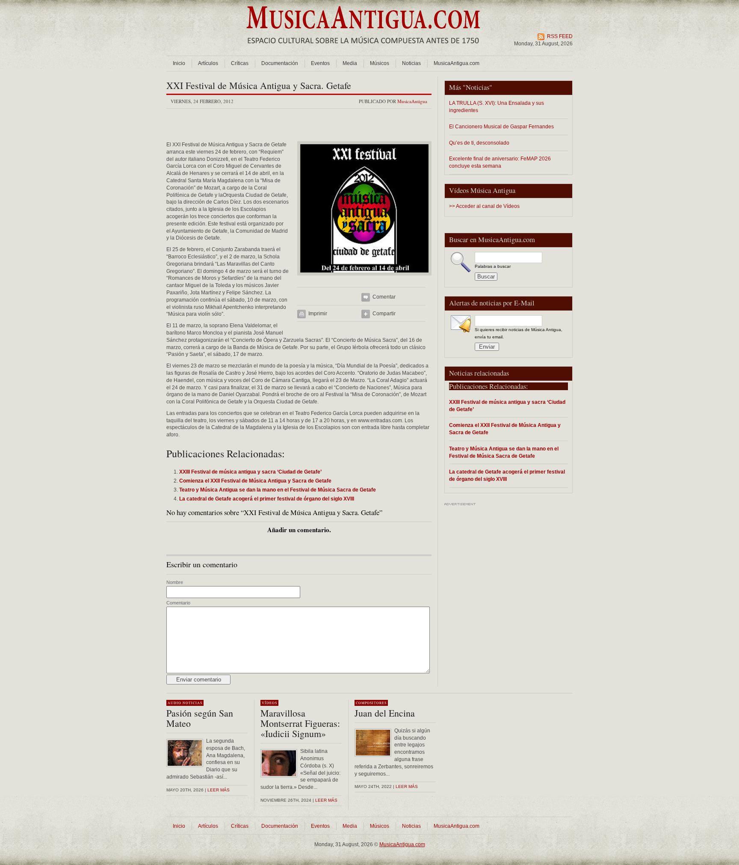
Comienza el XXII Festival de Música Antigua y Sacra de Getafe (505, 428)
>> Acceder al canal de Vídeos (484, 206)
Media (350, 63)
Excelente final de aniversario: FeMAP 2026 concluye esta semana (500, 162)
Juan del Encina (385, 713)
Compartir (384, 314)
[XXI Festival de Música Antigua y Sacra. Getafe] (364, 278)
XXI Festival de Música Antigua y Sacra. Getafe (258, 85)
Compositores (371, 703)
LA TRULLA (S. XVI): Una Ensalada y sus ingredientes (496, 106)
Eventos (320, 63)
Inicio (179, 63)
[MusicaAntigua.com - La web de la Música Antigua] (363, 49)
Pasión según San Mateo (199, 718)
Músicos (379, 63)
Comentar (384, 297)
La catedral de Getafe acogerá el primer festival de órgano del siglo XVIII (507, 475)
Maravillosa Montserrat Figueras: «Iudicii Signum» (300, 723)
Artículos (208, 63)
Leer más (218, 790)
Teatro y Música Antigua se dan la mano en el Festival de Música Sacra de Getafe (504, 452)
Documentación (279, 63)
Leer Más (326, 800)
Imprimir (317, 314)
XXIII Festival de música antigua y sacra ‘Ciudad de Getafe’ (507, 405)
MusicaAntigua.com (456, 63)
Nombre (174, 582)
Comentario (178, 602)
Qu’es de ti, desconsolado (479, 142)
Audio (174, 703)
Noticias (411, 63)
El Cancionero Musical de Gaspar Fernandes (501, 126)
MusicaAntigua (412, 101)
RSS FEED (560, 36)
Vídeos (269, 703)
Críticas (239, 63)
